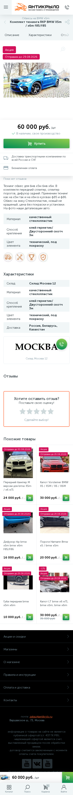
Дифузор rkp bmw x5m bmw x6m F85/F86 (15, 545)
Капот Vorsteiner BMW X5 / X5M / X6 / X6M (54, 484)
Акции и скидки (15, 636)
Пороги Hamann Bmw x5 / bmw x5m (54, 543)
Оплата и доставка (17, 687)
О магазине (12, 662)
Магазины (10, 649)
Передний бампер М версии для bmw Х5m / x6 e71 (17, 486)
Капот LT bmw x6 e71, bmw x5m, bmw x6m (54, 603)
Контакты (10, 700)
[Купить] (29, 498)
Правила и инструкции (20, 675)
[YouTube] (26, 763)
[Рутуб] (47, 763)
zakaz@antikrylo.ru (41, 716)
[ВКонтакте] (37, 763)
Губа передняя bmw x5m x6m (16, 603)
